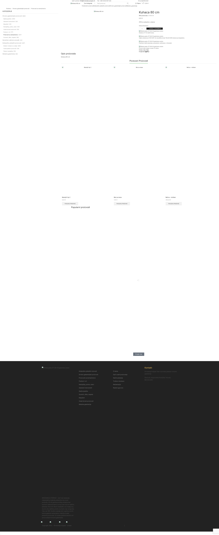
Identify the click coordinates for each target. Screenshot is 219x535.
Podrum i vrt (6, 32)
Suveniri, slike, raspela (9, 37)
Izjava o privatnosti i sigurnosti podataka (138, 525)
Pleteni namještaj (8, 51)
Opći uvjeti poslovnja (117, 525)
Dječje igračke (7, 19)
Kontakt (146, 1)
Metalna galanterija (132, 6)
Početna (84, 6)
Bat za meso (118, 197)
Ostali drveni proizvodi (9, 29)
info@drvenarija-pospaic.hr (87, 1)
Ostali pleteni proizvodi (9, 48)
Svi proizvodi (90, 6)
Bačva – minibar (171, 197)
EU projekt (141, 1)
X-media (74, 525)
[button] (138, 354)
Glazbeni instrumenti (9, 21)
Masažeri (5, 24)
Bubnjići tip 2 (66, 197)
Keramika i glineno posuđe (11, 40)
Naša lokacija (149, 409)
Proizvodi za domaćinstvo (38, 8)
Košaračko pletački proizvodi (102, 6)
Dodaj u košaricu (155, 28)
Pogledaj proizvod (70, 203)
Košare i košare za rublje (10, 46)
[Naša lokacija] (147, 405)
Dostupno (145, 25)
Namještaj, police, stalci (10, 26)
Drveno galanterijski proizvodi (118, 6)
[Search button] (127, 3)
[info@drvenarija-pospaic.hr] (147, 396)
